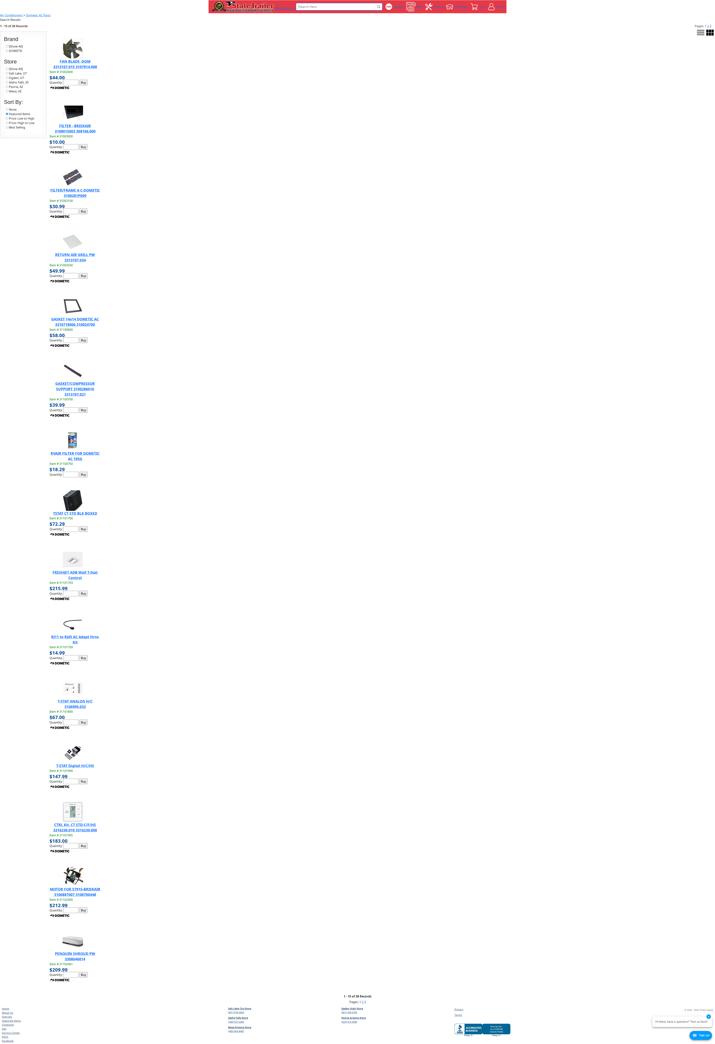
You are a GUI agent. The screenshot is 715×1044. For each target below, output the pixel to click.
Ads (4, 1029)
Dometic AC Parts (38, 15)
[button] (379, 7)
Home (5, 1008)
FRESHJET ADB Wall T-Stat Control (75, 575)
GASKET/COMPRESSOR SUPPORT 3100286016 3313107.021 (75, 389)
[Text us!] (701, 1036)
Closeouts (8, 1024)
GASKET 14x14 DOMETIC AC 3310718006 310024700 (75, 322)
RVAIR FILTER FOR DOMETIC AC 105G (75, 456)
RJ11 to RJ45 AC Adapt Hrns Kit (75, 639)
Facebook (7, 1041)
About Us (7, 1013)
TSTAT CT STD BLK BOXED (75, 513)
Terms (458, 1015)
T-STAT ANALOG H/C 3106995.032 (75, 704)
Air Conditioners (11, 15)
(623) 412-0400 (349, 1022)
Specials (7, 1016)
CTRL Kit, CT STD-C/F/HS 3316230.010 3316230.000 (75, 827)
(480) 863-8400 (236, 1031)
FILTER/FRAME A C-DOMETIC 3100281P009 (75, 193)
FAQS (5, 1037)
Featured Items (11, 1021)
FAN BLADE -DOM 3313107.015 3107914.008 (75, 64)
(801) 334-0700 (349, 1012)
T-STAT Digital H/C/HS (75, 765)
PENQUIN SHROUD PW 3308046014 (75, 956)
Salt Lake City (285, 8)
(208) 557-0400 (236, 1022)
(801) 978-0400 (236, 1012)
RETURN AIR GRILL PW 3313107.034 (75, 257)
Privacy (459, 1009)
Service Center (11, 1033)
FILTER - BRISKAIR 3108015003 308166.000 (75, 128)
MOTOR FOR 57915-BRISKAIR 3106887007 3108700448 (75, 892)
